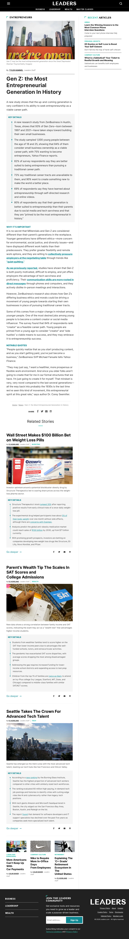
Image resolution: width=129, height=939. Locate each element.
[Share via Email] (46, 411)
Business (40, 9)
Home (14, 405)
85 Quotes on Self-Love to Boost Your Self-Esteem (101, 45)
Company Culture (38, 854)
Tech (34, 721)
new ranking (31, 777)
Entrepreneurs (21, 17)
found (25, 814)
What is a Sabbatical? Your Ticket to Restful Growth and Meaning (102, 59)
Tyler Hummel (16, 70)
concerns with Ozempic (41, 522)
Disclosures (119, 912)
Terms (111, 912)
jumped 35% (45, 504)
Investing (36, 444)
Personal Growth (92, 41)
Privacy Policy (105, 908)
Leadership (55, 9)
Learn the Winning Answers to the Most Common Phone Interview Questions (101, 27)
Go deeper (12, 551)
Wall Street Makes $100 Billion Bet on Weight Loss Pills (38, 437)
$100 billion (37, 530)
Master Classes (84, 9)
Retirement (59, 854)
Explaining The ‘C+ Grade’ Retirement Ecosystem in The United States (64, 866)
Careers (120, 908)
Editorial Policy (106, 916)
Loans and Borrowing (11, 855)
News (21, 405)
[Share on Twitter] (42, 411)
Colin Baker (14, 874)
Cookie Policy (102, 912)
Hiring (87, 22)
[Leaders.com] (64, 3)
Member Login (118, 916)
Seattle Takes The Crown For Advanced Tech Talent (33, 714)
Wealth (68, 9)
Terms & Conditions (54, 932)
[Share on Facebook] (38, 411)
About (114, 908)
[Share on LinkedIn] (51, 411)
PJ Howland (14, 444)
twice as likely (55, 676)
